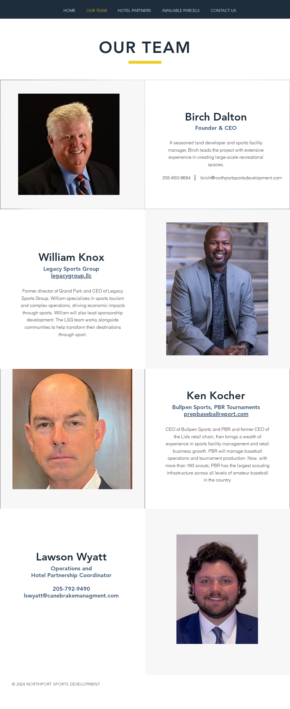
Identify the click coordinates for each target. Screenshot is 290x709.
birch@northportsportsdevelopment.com (241, 178)
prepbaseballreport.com (216, 414)
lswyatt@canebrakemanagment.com (71, 595)
